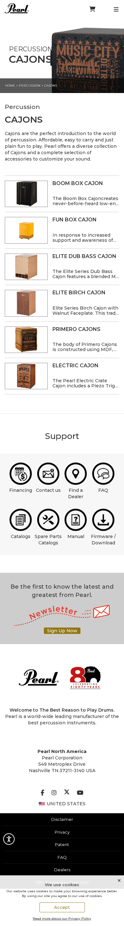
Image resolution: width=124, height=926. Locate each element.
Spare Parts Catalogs (48, 540)
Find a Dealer (75, 493)
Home (10, 85)
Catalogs (21, 536)
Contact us (48, 490)
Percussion (29, 85)
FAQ (103, 490)
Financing (20, 490)
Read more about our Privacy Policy (62, 918)
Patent (62, 844)
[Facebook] (42, 792)
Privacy (62, 832)
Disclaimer (62, 819)
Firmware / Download (103, 540)
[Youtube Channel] (80, 792)
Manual (75, 536)
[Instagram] (54, 792)
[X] (67, 792)
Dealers (62, 869)
